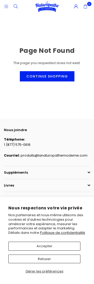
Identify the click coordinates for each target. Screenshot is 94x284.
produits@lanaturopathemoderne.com (54, 155)
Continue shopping (47, 76)
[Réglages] (76, 6)
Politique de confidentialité (62, 232)
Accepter (44, 246)
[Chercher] (15, 6)
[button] (85, 6)
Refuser (44, 258)
